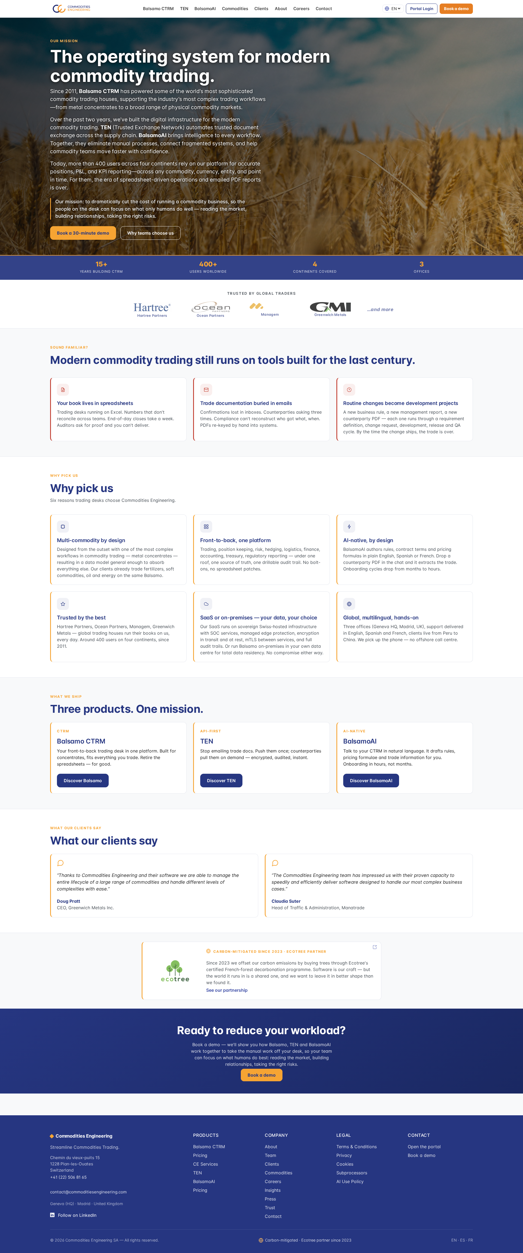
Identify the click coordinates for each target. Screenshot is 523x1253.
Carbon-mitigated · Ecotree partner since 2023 (308, 1240)
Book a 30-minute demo (83, 233)
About (281, 8)
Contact (324, 8)
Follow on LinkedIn (77, 1215)
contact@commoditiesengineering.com (88, 1191)
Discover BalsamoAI (371, 780)
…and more (380, 309)
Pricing (200, 1155)
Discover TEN (221, 780)
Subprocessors (351, 1172)
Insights (273, 1190)
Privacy (344, 1155)
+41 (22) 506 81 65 (68, 1177)
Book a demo (456, 8)
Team (270, 1155)
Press (270, 1199)
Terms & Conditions (356, 1146)
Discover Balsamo (83, 780)
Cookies (344, 1164)
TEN (184, 8)
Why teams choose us (150, 233)
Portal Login (421, 8)
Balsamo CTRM (158, 8)
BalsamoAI (205, 8)
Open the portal (424, 1146)
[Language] (393, 9)
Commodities (235, 8)
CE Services (205, 1164)
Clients (261, 8)
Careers (301, 8)
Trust (270, 1207)
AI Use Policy (350, 1181)
